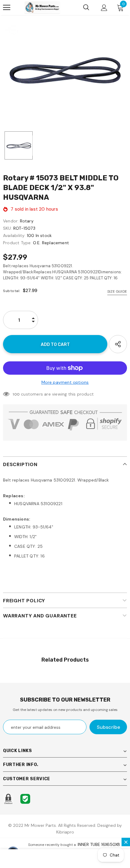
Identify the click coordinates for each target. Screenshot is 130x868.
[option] (65, 70)
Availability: (14, 235)
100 (16, 394)
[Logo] (42, 7)
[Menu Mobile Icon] (6, 7)
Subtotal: (12, 290)
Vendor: (10, 221)
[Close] (126, 842)
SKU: (7, 228)
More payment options (65, 382)
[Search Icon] (86, 8)
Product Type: (17, 242)
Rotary (27, 221)
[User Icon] (104, 8)
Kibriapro (65, 832)
